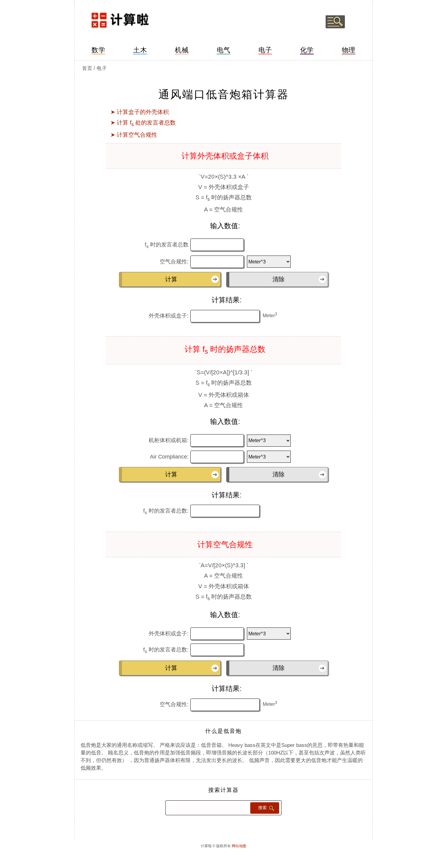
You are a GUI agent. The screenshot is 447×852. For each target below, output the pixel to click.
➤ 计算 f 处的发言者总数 (143, 122)
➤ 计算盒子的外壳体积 (139, 112)
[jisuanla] (134, 21)
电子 (265, 50)
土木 (140, 50)
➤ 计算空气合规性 (133, 135)
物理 (348, 50)
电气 (223, 50)
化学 (307, 50)
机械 (182, 50)
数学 (98, 50)
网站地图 (239, 846)
